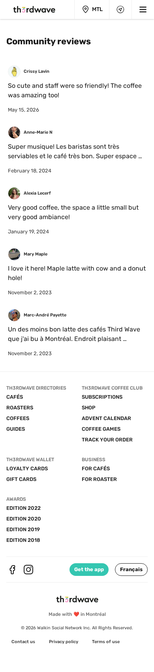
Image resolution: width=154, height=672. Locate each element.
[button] (131, 569)
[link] (23, 642)
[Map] (120, 9)
